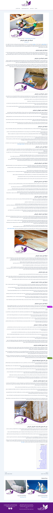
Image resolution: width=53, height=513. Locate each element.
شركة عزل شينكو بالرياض (43, 453)
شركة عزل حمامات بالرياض (43, 463)
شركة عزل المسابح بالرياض (42, 495)
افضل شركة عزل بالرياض (43, 447)
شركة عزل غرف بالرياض (44, 458)
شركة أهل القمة (44, 44)
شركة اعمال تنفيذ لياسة (22, 495)
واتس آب (49, 358)
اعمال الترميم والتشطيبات (25, 8)
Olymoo (20, 509)
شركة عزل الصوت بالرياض (11, 228)
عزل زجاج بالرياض (44, 459)
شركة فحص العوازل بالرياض (43, 449)
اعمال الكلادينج (18, 8)
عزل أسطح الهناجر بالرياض (43, 464)
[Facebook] (11, 508)
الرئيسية (36, 8)
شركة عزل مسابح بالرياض (43, 454)
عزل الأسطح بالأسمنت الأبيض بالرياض (42, 468)
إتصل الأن (49, 306)
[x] (9, 508)
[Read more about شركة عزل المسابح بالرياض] (37, 487)
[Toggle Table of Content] (46, 444)
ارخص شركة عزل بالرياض (44, 448)
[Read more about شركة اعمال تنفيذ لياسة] (16, 487)
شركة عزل (34, 44)
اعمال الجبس (32, 8)
